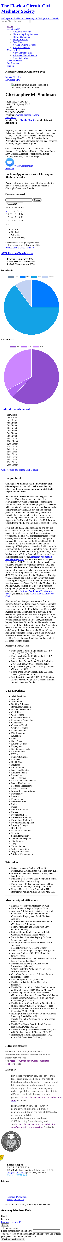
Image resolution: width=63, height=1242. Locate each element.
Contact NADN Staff (17, 1175)
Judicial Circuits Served (15, 409)
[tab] (31, 253)
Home (10, 26)
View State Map (20, 58)
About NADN (14, 29)
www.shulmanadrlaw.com (27, 115)
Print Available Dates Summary (19, 247)
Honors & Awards (21, 47)
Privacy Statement (15, 1199)
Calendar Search (14, 60)
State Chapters (19, 42)
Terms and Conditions (17, 1197)
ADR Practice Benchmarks (17, 253)
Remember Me (11, 1228)
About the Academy (22, 31)
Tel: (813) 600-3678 (16, 1172)
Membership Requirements (25, 34)
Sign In (10, 66)
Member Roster (14, 50)
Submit (37, 200)
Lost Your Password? (11, 1222)
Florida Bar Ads (20, 39)
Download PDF (12, 80)
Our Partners (13, 63)
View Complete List (22, 52)
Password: (6, 1219)
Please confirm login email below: (17, 1231)
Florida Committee (21, 37)
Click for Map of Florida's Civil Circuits (19, 470)
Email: (4, 1216)
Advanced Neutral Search (25, 55)
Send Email (10, 117)
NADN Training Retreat (24, 45)
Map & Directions (13, 77)
